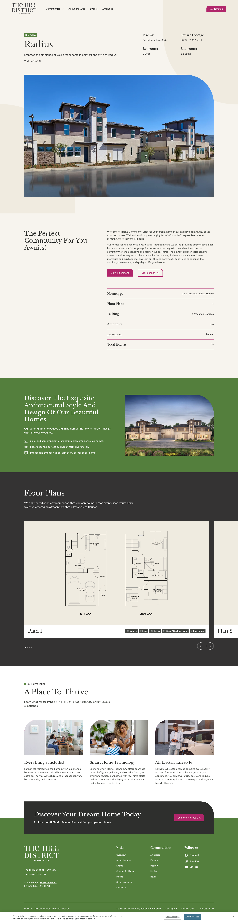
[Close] (234, 917)
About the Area (76, 8)
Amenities (107, 8)
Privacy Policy (207, 908)
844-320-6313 (41, 885)
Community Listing (125, 871)
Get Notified (216, 8)
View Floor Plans (120, 272)
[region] (119, 917)
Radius (153, 871)
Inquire (119, 876)
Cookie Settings (172, 917)
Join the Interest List (189, 817)
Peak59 (154, 865)
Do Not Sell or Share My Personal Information (139, 908)
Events (94, 8)
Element (154, 860)
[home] (24, 8)
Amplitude (155, 855)
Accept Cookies (192, 917)
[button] (55, 9)
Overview (121, 855)
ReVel (153, 876)
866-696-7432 (48, 882)
